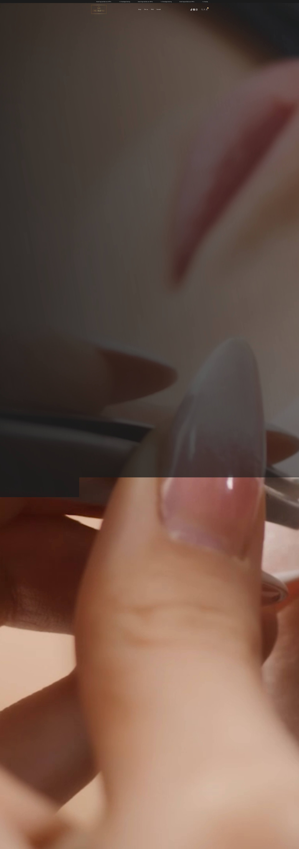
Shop (139, 9)
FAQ (152, 9)
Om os (146, 9)
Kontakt (159, 9)
